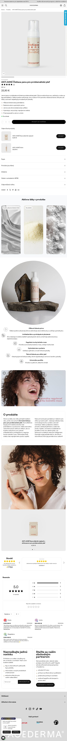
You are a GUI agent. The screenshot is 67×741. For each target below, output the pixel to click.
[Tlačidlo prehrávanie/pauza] (4, 373)
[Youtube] (41, 709)
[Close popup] (19, 720)
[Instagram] (30, 709)
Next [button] (64, 563)
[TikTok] (37, 709)
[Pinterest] (13, 190)
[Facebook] (7, 190)
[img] (6, 85)
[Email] (18, 190)
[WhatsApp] (15, 190)
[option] (42, 563)
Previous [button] (19, 563)
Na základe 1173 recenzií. (9, 563)
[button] (2, 5)
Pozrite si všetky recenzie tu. (9, 565)
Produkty (8, 9)
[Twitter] (10, 190)
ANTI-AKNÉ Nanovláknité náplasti (22, 136)
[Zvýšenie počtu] (9, 121)
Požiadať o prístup (45, 684)
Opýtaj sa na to (16, 732)
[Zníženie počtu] (2, 121)
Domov (3, 9)
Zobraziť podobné (7, 732)
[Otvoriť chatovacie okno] (3, 738)
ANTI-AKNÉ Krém (17, 147)
